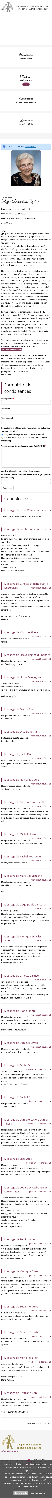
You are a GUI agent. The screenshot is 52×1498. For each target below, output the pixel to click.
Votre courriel (7, 418)
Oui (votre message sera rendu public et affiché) (23, 434)
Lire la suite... (30, 146)
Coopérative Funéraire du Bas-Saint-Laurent (26, 6)
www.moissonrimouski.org (12, 350)
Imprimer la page (7, 197)
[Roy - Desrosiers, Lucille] (26, 168)
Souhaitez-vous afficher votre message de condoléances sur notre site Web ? (25, 429)
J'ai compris (21, 1493)
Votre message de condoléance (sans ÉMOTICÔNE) (23, 446)
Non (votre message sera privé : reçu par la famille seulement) (24, 439)
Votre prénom (7, 398)
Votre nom (6, 408)
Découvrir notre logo (9, 1451)
